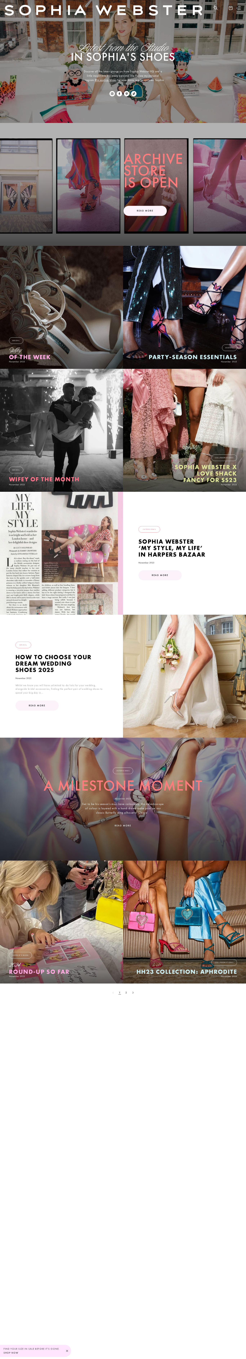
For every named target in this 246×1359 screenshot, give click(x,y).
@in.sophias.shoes (105, 80)
